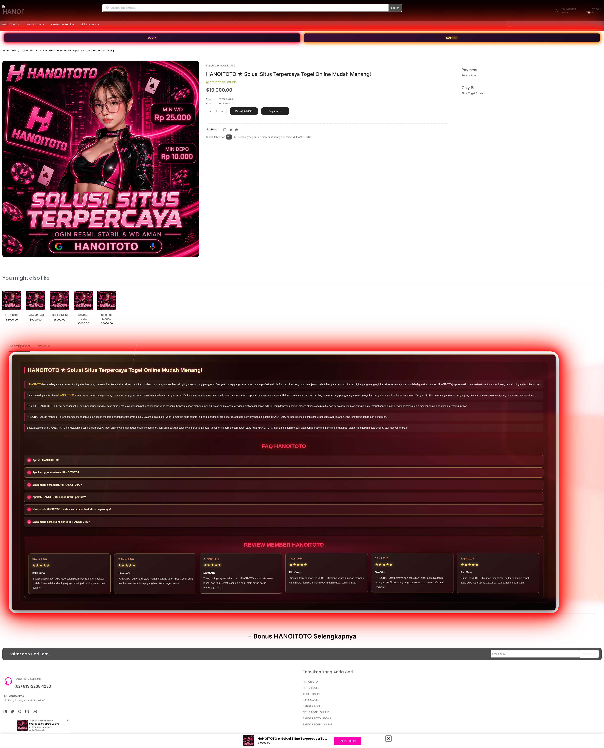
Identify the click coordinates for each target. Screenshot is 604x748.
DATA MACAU (36, 315)
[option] (12, 310)
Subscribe (589, 654)
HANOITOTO (9, 50)
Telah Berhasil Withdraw (41, 720)
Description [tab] (19, 346)
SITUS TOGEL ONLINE (316, 712)
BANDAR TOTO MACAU (317, 718)
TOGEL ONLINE (29, 50)
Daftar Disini (347, 741)
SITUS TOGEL (12, 315)
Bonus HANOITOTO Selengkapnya (304, 636)
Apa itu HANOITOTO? (45, 460)
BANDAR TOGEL (312, 706)
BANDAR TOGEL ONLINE (317, 724)
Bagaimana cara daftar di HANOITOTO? (57, 484)
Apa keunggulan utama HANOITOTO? (55, 472)
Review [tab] (43, 346)
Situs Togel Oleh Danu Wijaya (44, 724)
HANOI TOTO (66, 395)
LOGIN (152, 37)
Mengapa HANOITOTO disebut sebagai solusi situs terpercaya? (71, 509)
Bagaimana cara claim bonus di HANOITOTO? (61, 521)
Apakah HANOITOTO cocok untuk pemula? (59, 497)
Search (395, 7)
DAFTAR (451, 37)
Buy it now (275, 111)
